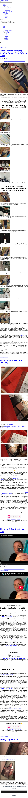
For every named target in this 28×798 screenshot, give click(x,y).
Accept (14, 791)
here (22, 335)
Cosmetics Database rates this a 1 (11, 645)
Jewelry (6, 16)
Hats (6, 14)
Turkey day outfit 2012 (10, 739)
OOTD (6, 6)
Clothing (4, 5)
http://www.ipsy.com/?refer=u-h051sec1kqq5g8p (14, 658)
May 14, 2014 (3, 47)
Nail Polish (7, 10)
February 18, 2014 (4, 357)
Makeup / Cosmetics (17, 426)
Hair (11, 426)
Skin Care (2, 427)
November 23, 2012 (4, 736)
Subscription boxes (9, 11)
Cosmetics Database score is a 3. (16, 708)
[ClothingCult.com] (8, 24)
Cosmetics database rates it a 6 (6, 616)
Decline (14, 795)
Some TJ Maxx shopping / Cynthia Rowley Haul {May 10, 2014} (14, 53)
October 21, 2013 (3, 526)
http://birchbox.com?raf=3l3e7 (14, 519)
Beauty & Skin (6, 8)
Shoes (6, 13)
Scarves (6, 17)
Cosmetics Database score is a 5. (6, 688)
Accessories (5, 12)
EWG (14, 641)
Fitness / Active (8, 7)
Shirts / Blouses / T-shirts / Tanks (15, 61)
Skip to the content (4, 0)
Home (4, 4)
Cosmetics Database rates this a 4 (13, 639)
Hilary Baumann (9, 58)
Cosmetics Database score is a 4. (7, 674)
